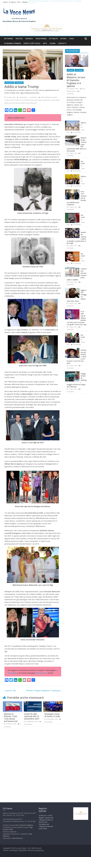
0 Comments (33, 97)
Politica (19, 38)
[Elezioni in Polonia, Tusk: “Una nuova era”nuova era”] (12, 703)
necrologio (79, 70)
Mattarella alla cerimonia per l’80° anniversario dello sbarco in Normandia (54, 2)
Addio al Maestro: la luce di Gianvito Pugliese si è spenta (76, 80)
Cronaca (29, 38)
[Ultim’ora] (72, 122)
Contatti (62, 43)
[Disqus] (33, 762)
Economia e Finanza (12, 43)
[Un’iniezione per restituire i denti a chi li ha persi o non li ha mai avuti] (72, 349)
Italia (71, 38)
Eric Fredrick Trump (27, 100)
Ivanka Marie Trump (49, 100)
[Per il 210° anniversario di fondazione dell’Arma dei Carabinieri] (72, 191)
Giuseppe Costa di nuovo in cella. (52, 715)
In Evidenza (19, 83)
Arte (45, 43)
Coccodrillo (9, 83)
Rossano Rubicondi (31, 103)
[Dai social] (72, 160)
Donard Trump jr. (15, 100)
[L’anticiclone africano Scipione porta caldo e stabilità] (72, 268)
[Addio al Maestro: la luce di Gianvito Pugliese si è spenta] (76, 56)
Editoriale (8, 38)
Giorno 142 (9, 690)
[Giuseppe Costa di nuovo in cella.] (53, 703)
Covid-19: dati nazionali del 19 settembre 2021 (31, 716)
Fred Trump (38, 100)
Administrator (23, 97)
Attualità (53, 38)
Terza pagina (40, 38)
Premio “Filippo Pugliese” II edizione (44, 690)
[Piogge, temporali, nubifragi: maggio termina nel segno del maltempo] (72, 373)
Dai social (83, 162)
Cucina (52, 43)
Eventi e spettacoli (32, 43)
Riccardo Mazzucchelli (17, 103)
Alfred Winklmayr (46, 97)
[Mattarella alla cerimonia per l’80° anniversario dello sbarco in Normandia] (72, 137)
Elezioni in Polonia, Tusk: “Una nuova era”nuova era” (11, 717)
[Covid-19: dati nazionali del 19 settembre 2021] (33, 703)
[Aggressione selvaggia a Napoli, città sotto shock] (72, 289)
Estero (63, 38)
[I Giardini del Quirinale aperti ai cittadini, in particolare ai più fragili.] (72, 229)
